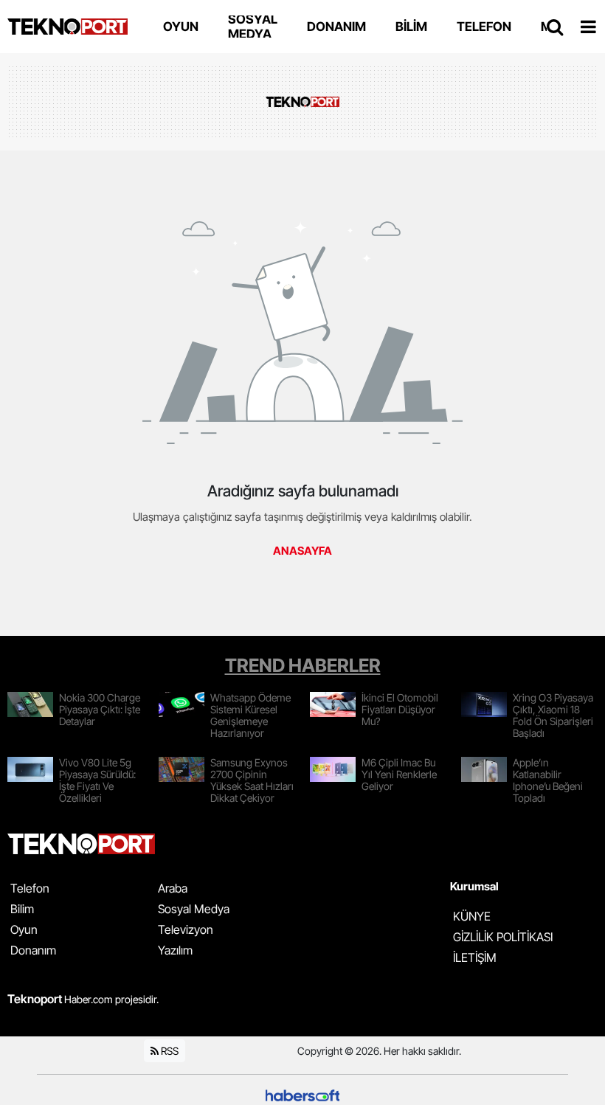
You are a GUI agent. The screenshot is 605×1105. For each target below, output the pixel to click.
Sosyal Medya (193, 908)
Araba (172, 888)
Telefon (29, 888)
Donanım (33, 950)
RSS (169, 1051)
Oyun (24, 929)
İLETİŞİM (475, 957)
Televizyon (185, 929)
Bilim (22, 908)
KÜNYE (472, 916)
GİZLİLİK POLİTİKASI (503, 936)
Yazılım (175, 950)
